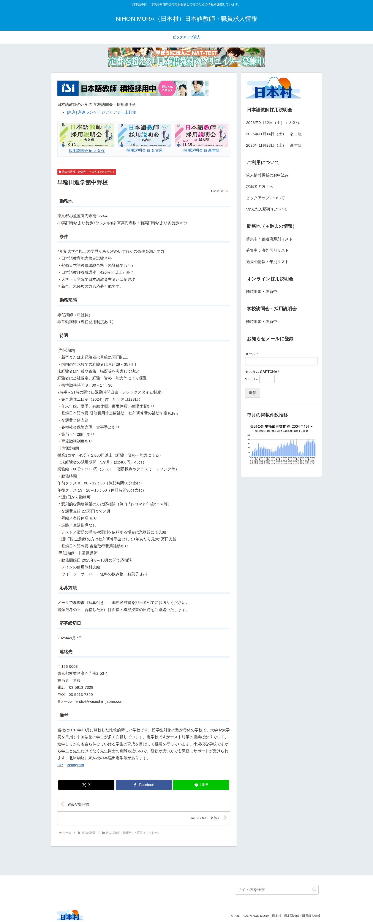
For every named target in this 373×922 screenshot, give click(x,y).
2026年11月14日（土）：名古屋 (274, 134)
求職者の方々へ (259, 186)
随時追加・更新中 (261, 291)
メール (251, 354)
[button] (314, 889)
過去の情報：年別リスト (267, 262)
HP (60, 765)
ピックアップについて (265, 198)
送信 (252, 392)
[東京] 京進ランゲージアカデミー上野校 (101, 112)
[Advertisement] (186, 860)
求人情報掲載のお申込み (267, 175)
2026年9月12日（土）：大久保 (273, 123)
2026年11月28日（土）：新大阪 (274, 145)
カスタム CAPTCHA (262, 372)
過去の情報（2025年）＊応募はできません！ (88, 171)
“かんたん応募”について (267, 209)
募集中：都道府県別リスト (269, 239)
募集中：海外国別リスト (267, 250)
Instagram (75, 765)
